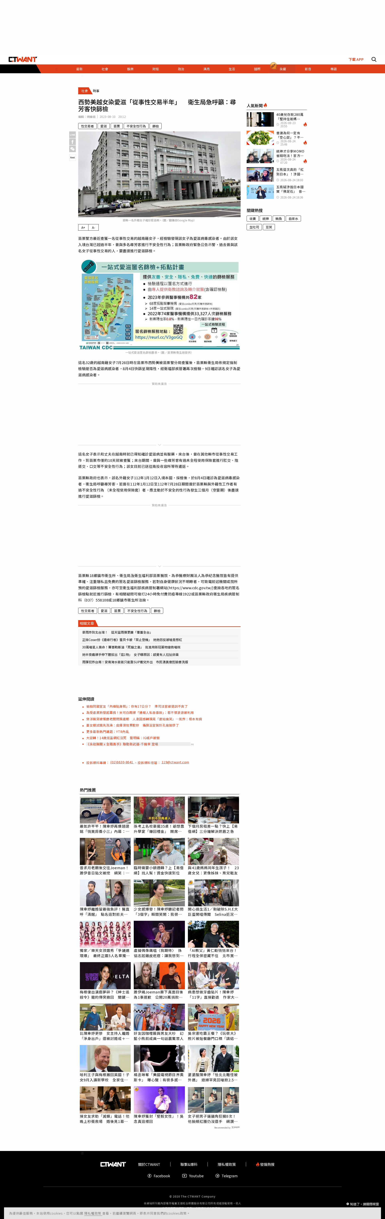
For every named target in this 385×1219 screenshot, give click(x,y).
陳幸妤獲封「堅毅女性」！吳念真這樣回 (158, 1118)
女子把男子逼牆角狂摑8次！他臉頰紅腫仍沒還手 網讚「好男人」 (212, 1118)
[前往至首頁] (23, 59)
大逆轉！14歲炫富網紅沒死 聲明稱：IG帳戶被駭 (123, 737)
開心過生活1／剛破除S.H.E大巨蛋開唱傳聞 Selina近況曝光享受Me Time (213, 911)
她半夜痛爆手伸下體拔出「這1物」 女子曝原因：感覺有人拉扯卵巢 (130, 654)
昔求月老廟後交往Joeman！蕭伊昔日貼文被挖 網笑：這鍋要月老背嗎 (105, 870)
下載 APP (356, 59)
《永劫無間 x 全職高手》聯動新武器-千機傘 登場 (122, 744)
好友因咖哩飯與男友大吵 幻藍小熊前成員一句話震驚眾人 (158, 1036)
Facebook (162, 1176)
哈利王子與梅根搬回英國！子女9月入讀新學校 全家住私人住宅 (105, 1077)
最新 (79, 69)
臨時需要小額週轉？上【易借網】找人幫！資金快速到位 (158, 870)
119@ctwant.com (175, 762)
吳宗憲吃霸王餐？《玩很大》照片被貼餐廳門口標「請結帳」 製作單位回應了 (213, 1036)
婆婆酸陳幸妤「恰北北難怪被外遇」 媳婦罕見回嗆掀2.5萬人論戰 (213, 1077)
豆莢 (269, 227)
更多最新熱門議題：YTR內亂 (107, 731)
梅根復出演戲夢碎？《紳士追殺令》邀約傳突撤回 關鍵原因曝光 (105, 994)
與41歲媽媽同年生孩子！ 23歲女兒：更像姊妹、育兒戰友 (213, 870)
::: (56, 69)
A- (93, 227)
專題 (333, 68)
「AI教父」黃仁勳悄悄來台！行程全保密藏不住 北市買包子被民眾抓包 (213, 953)
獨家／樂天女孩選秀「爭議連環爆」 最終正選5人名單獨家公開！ (105, 953)
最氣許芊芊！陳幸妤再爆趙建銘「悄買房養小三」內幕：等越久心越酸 (105, 828)
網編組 (91, 117)
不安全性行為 (136, 126)
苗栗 (116, 126)
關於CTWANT (149, 1164)
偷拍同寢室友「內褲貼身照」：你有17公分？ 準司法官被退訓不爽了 (137, 706)
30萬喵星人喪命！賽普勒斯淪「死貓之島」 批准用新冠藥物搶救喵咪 (131, 647)
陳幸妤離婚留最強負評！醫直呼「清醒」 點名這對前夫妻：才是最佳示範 (105, 911)
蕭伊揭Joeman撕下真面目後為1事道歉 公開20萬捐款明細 (158, 994)
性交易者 (87, 126)
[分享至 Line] (72, 134)
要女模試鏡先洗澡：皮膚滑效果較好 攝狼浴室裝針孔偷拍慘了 (132, 725)
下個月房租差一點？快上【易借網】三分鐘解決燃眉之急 (213, 828)
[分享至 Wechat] (72, 149)
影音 (308, 68)
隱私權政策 (93, 1213)
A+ (83, 227)
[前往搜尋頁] (374, 59)
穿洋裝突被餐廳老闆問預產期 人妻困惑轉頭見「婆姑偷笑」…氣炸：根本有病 (144, 718)
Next (72, 157)
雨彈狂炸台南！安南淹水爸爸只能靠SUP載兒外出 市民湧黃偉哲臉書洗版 (135, 661)
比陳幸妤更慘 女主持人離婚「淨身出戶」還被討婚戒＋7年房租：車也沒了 (105, 1036)
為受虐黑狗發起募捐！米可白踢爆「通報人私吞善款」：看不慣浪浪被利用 (140, 712)
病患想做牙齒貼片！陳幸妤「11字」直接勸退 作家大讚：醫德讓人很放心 (211, 994)
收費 (252, 218)
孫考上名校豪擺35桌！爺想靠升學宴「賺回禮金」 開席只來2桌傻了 (159, 828)
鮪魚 (279, 218)
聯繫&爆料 (189, 1164)
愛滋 (103, 126)
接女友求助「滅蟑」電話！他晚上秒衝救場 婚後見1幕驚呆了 (105, 1118)
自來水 (293, 218)
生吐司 (254, 227)
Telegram (230, 1176)
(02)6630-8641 (122, 762)
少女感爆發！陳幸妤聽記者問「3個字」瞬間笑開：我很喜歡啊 (158, 911)
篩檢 (155, 126)
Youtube (196, 1176)
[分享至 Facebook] (72, 141)
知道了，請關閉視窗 (364, 1203)
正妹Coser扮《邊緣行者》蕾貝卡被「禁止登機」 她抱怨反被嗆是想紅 (132, 639)
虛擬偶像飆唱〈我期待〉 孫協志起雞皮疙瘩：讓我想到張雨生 (158, 953)
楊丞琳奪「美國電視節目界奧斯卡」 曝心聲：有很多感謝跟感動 (158, 1077)
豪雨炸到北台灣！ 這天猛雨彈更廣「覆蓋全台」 (117, 632)
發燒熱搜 (267, 1164)
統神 (265, 218)
